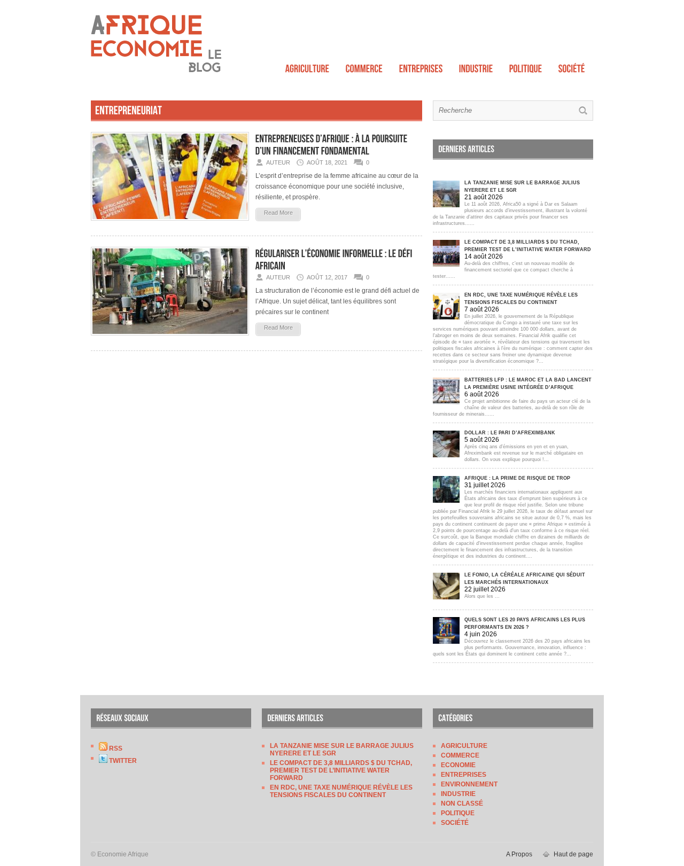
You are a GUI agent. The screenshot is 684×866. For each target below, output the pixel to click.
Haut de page (573, 854)
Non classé (462, 803)
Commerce (460, 755)
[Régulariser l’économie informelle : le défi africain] (170, 338)
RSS (114, 748)
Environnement (469, 784)
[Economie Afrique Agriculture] (307, 66)
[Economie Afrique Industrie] (476, 66)
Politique (458, 813)
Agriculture (464, 746)
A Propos (519, 854)
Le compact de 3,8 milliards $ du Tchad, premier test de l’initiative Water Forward (341, 770)
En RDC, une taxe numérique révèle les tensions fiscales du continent (341, 791)
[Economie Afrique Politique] (525, 66)
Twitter (122, 760)
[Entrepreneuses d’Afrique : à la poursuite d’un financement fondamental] (170, 224)
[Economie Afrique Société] (571, 66)
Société (455, 822)
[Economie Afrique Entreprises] (421, 66)
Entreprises (463, 774)
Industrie (458, 794)
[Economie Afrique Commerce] (364, 66)
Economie (458, 765)
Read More (278, 212)
